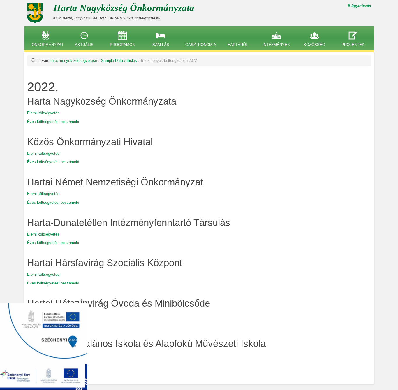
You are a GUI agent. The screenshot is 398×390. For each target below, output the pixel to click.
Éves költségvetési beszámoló (53, 122)
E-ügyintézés (359, 5)
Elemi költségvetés (43, 113)
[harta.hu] (37, 13)
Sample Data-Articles (119, 60)
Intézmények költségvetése (73, 60)
